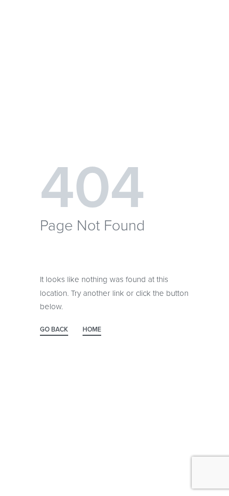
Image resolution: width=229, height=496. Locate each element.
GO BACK (54, 329)
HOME (92, 329)
